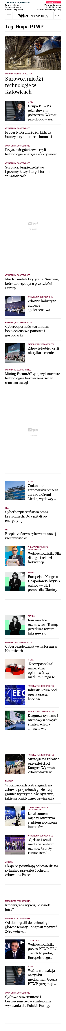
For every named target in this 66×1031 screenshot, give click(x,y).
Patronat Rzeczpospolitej (41, 344)
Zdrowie (9, 781)
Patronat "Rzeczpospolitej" (18, 74)
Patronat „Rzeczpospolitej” (19, 323)
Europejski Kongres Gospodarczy (38, 548)
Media (30, 102)
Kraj (7, 508)
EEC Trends (33, 940)
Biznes (31, 573)
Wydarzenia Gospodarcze (17, 128)
